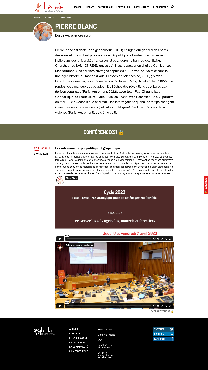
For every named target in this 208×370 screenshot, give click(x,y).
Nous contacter (105, 329)
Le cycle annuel (105, 7)
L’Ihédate (89, 7)
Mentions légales (106, 334)
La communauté (141, 7)
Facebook (159, 339)
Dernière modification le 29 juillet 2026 (105, 355)
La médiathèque (160, 7)
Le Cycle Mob (123, 7)
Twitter (159, 329)
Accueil (78, 7)
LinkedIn (159, 334)
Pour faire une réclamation (105, 346)
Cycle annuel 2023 (42, 149)
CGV (100, 339)
